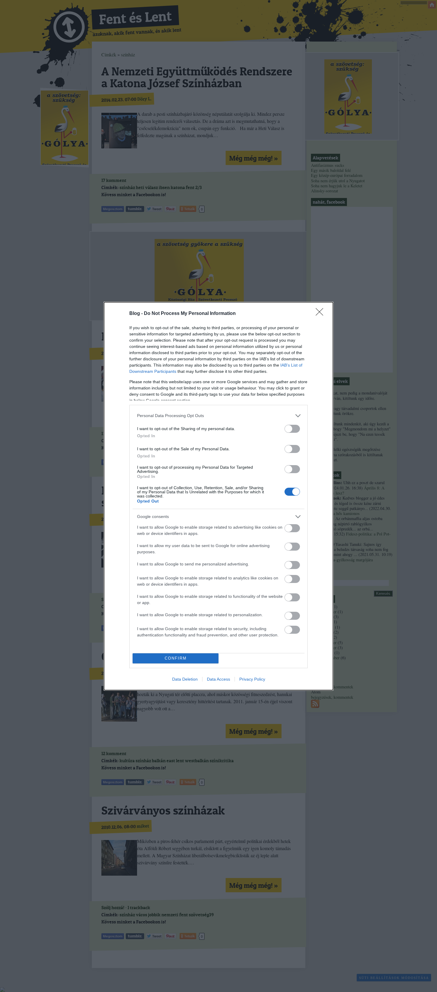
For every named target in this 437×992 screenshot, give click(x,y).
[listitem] (218, 416)
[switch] (292, 429)
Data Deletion (185, 679)
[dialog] (218, 496)
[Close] (321, 313)
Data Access (218, 679)
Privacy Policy (252, 679)
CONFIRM (176, 658)
